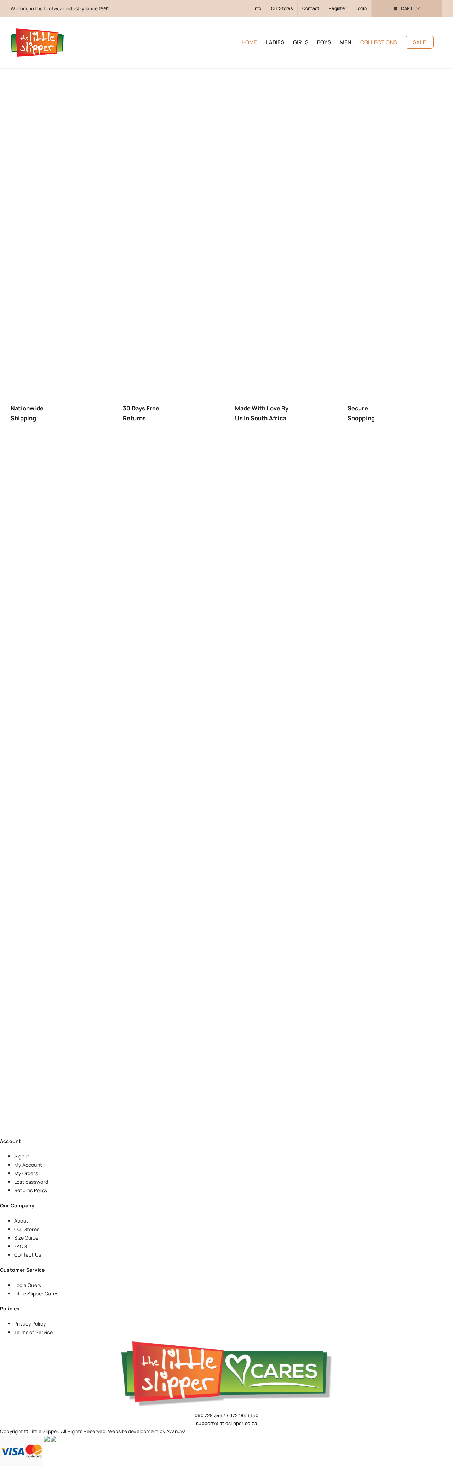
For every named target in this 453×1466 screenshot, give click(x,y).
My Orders (26, 1173)
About (21, 1220)
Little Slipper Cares (36, 1293)
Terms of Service (33, 1332)
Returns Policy (30, 1190)
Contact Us (27, 1254)
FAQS (20, 1246)
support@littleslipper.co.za (226, 1423)
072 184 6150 (243, 1415)
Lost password (31, 1181)
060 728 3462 (210, 1415)
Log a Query (27, 1285)
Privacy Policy (30, 1323)
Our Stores (26, 1229)
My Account (28, 1164)
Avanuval (176, 1431)
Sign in (21, 1156)
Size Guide (26, 1237)
